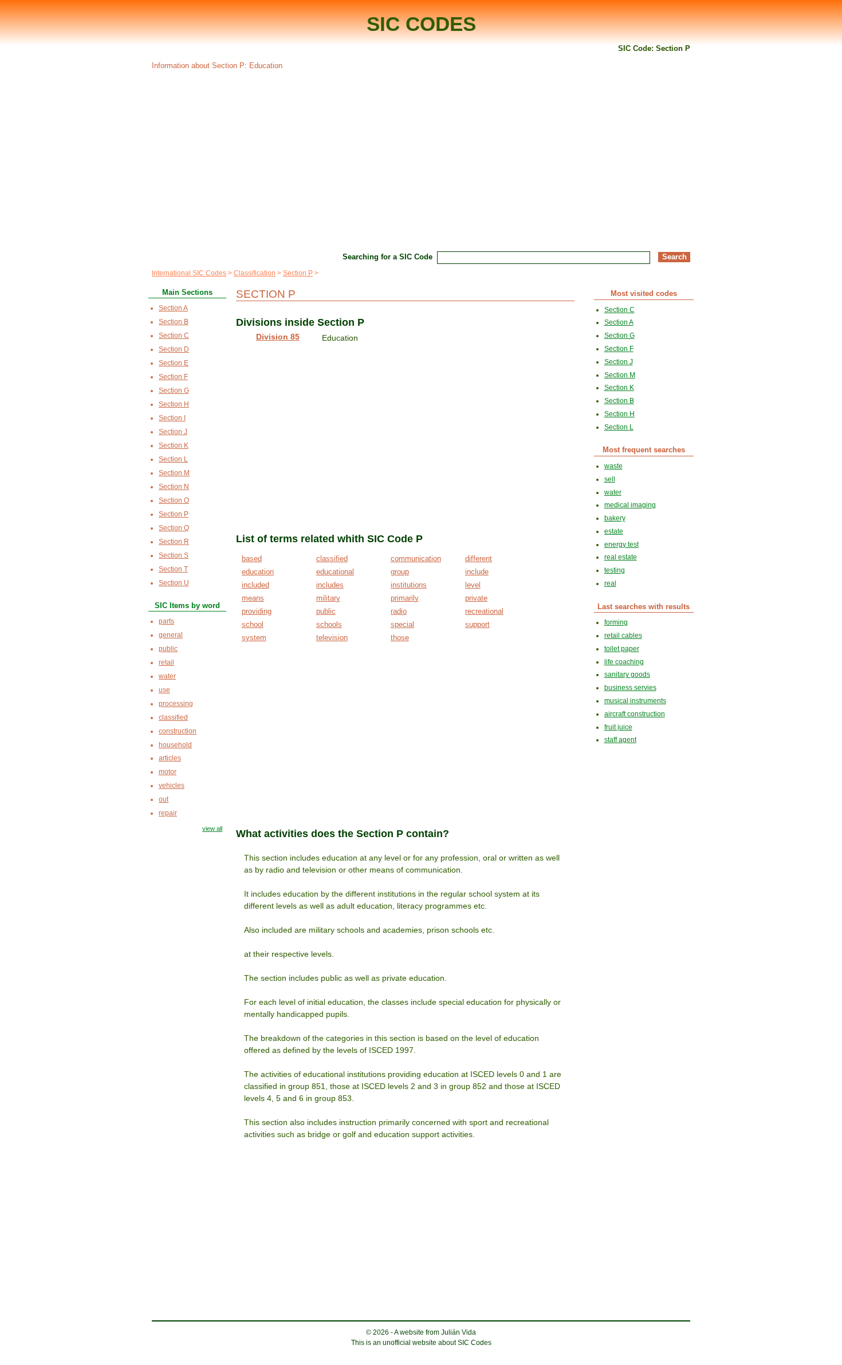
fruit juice (618, 727)
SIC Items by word (187, 605)
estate (613, 531)
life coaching (624, 662)
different (478, 558)
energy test (621, 545)
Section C (174, 336)
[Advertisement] (421, 159)
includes (330, 585)
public (326, 611)
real (610, 583)
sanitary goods (627, 674)
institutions (409, 585)
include (477, 571)
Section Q (174, 528)
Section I (172, 418)
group (400, 571)
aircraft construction (634, 714)
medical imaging (630, 505)
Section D (174, 349)
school (252, 624)
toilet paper (621, 649)
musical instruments (635, 701)
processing (176, 704)
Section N (174, 487)
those (400, 637)
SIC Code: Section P (654, 48)
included (255, 585)
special (402, 624)
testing (614, 570)
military (328, 598)
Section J (173, 432)
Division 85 (278, 336)
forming (616, 622)
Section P (298, 273)
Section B (173, 322)
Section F (173, 377)
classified (332, 558)
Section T (173, 569)
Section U (174, 583)
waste (613, 466)
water (167, 676)
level (473, 585)
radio (399, 611)
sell (609, 479)
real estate (620, 557)
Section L (173, 459)
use (164, 690)
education (258, 571)
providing (257, 611)
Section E (173, 363)
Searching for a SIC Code (387, 257)
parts (166, 621)
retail (166, 662)
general (171, 635)
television (332, 637)
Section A (173, 308)
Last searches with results (643, 606)
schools (329, 624)
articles (170, 758)
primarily (405, 598)
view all (212, 828)
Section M (174, 473)
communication (416, 558)
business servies (630, 688)
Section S (173, 555)
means (253, 598)
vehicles (171, 786)
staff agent (620, 740)
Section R (174, 542)
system (254, 637)
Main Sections (187, 292)
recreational (484, 611)
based (252, 558)
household (175, 745)
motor (167, 772)
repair (168, 813)
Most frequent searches (644, 449)
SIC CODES (421, 24)
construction (177, 731)
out (163, 799)
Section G (174, 390)
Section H (174, 404)
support (477, 624)
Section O (174, 500)
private (476, 598)
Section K (173, 445)
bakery (614, 518)
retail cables (623, 636)
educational (335, 571)
